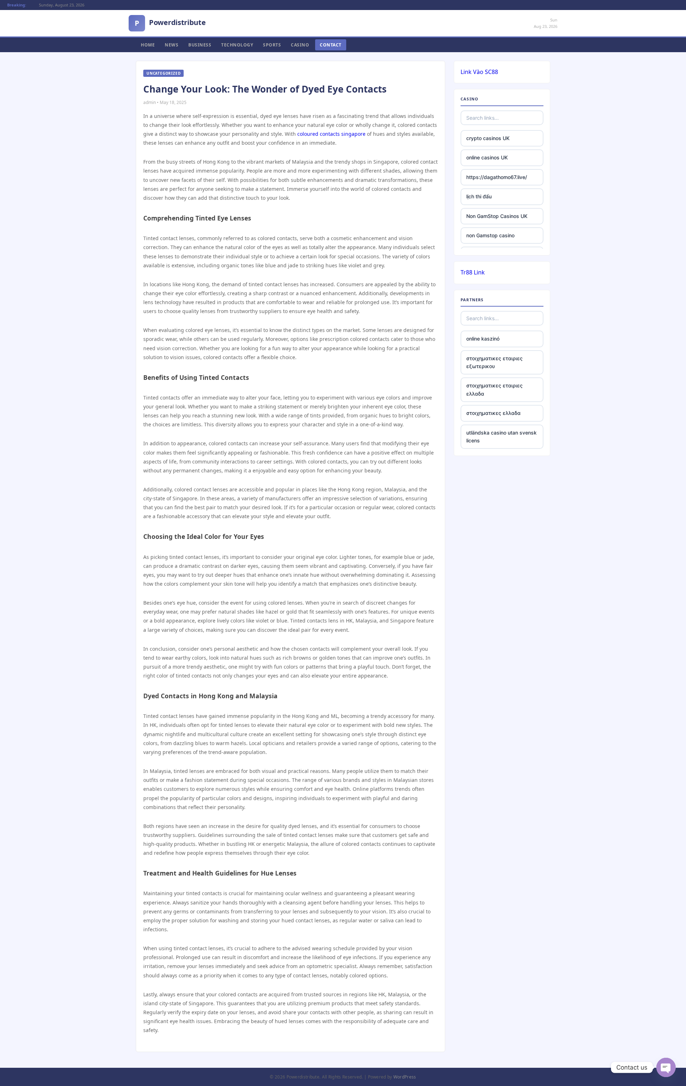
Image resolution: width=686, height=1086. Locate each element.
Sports (272, 45)
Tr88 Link (473, 272)
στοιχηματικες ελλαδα (493, 413)
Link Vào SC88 (479, 72)
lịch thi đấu (479, 196)
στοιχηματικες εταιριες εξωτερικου (494, 362)
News (171, 45)
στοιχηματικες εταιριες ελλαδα (494, 389)
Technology (237, 45)
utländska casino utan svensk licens (501, 436)
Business (199, 45)
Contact (331, 45)
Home (148, 45)
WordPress (404, 1077)
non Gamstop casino (490, 235)
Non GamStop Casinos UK (496, 216)
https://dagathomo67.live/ (496, 177)
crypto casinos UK (487, 138)
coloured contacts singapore (331, 133)
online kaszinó (482, 339)
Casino (300, 45)
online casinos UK (487, 157)
